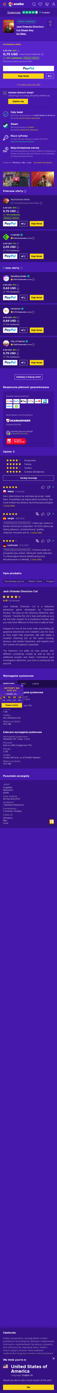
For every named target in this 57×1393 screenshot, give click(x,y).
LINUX (35, 684)
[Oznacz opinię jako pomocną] (42, 487)
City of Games (18, 341)
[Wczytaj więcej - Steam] (5, 126)
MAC (23, 684)
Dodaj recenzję (28, 478)
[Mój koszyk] (47, 4)
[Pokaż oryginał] (37, 514)
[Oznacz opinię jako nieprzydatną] (48, 487)
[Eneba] (16, 4)
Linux (5, 823)
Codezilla (15, 235)
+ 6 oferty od (28, 85)
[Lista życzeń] (40, 4)
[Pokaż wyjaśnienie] (33, 238)
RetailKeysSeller (19, 276)
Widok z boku (35, 581)
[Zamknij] (53, 1358)
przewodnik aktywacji (28, 130)
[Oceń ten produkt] (13, 597)
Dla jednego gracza (14, 581)
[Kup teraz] (28, 68)
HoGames (16, 309)
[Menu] (4, 4)
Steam (31, 127)
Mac (5, 821)
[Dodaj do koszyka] (50, 76)
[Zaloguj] (53, 4)
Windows (8, 818)
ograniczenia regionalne (29, 118)
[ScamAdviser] (18, 420)
